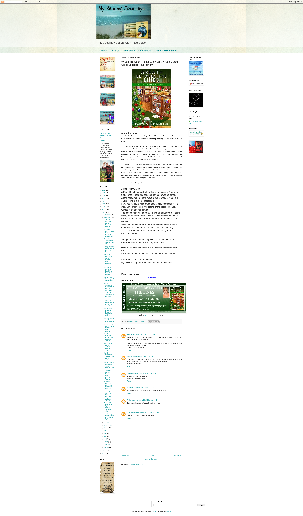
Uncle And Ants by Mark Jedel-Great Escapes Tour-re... (108, 347)
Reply (129, 350)
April (105, 439)
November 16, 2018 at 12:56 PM (146, 400)
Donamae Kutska (133, 412)
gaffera (155, 511)
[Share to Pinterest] (158, 321)
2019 (104, 209)
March (106, 442)
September (107, 425)
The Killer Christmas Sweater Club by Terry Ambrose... (109, 356)
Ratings (116, 50)
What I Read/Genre (166, 50)
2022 (104, 201)
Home (104, 50)
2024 (104, 195)
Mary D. (129, 357)
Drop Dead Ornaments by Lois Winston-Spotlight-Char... (108, 407)
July (105, 431)
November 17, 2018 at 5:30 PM (149, 412)
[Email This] (149, 321)
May (105, 436)
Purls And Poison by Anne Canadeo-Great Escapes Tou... (108, 260)
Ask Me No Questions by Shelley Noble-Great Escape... (109, 223)
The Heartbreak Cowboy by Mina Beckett (109, 319)
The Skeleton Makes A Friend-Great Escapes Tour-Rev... (109, 337)
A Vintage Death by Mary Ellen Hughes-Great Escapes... (109, 328)
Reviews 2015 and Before (137, 50)
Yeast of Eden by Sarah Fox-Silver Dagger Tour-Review (109, 271)
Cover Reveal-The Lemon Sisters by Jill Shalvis (109, 241)
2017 (104, 451)
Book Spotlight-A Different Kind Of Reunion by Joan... (109, 416)
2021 (104, 204)
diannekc (130, 387)
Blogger (168, 511)
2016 (104, 453)
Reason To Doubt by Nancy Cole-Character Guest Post (108, 385)
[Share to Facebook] (156, 321)
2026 (104, 190)
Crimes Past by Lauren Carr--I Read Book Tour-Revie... (109, 303)
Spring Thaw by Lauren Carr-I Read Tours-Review (109, 249)
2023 (104, 198)
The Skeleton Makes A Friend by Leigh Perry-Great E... (108, 312)
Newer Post (125, 455)
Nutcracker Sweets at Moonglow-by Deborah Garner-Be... (109, 287)
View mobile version (151, 459)
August (106, 428)
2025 (104, 193)
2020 (104, 206)
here (146, 315)
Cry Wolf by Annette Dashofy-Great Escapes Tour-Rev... (108, 375)
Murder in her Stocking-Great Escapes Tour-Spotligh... (108, 396)
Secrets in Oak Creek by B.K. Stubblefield (109, 278)
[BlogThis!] (151, 321)
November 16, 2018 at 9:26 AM (144, 387)
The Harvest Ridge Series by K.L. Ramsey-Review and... (109, 233)
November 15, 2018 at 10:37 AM (146, 334)
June (105, 433)
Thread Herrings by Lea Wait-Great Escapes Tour (109, 365)
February (107, 444)
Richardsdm (131, 400)
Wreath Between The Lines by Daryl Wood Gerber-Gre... (109, 295)
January (106, 447)
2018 (104, 212)
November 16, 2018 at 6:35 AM (149, 373)
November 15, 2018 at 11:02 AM (143, 357)
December (107, 215)
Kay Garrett (131, 334)
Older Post (177, 455)
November (107, 217)
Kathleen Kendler (133, 373)
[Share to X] (154, 321)
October (106, 422)
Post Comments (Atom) (137, 464)
